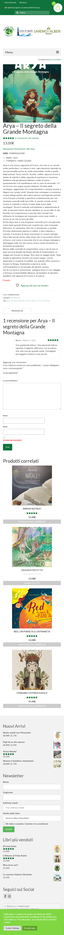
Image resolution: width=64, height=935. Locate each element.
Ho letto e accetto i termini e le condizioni (27, 824)
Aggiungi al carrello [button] (32, 521)
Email (5, 427)
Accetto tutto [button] (29, 928)
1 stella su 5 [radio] (4, 376)
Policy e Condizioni (18, 906)
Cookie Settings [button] (12, 928)
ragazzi (33, 301)
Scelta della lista (11, 813)
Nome (5, 416)
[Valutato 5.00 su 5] (32, 513)
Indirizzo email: (10, 803)
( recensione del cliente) (27, 138)
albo (8, 301)
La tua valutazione (10, 373)
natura (27, 301)
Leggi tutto (32, 583)
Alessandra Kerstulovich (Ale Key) (19, 149)
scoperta (46, 301)
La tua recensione (10, 381)
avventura (14, 301)
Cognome (8, 792)
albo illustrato (54, 60)
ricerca (39, 301)
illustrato (22, 301)
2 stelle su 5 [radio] (5, 376)
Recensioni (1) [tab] (17, 311)
